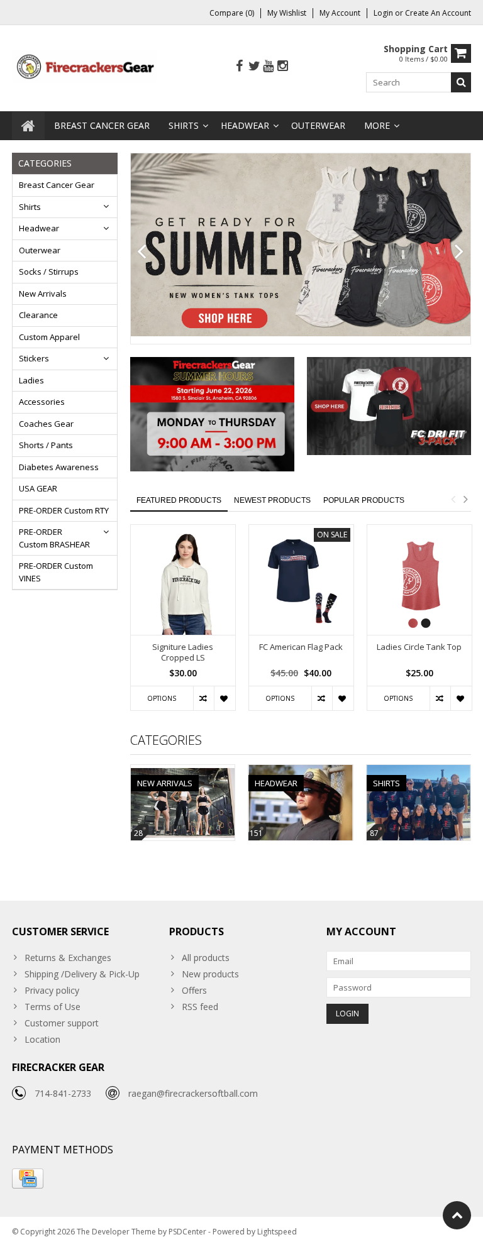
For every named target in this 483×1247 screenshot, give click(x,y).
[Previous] (141, 252)
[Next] (459, 252)
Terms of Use (52, 1007)
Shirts (184, 125)
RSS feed (200, 1007)
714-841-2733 (63, 1093)
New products (210, 974)
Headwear (245, 125)
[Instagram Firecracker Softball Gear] (283, 66)
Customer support (62, 1023)
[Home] (28, 126)
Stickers (34, 358)
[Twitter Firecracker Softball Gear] (254, 66)
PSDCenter (187, 1231)
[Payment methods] (27, 1178)
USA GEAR (38, 488)
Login (384, 13)
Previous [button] (452, 499)
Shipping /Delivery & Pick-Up (82, 974)
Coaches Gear (46, 423)
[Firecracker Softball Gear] (84, 66)
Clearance (38, 315)
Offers (194, 990)
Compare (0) (231, 13)
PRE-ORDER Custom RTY (64, 510)
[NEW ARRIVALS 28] (183, 771)
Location (42, 1039)
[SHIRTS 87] (419, 771)
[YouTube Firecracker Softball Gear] (268, 66)
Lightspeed (277, 1231)
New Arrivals (43, 293)
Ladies (31, 380)
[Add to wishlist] (224, 698)
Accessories (42, 401)
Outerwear (318, 125)
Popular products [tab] (363, 500)
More (377, 125)
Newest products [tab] (272, 500)
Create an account (438, 13)
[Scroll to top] (457, 1215)
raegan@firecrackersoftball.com (193, 1093)
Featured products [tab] (178, 500)
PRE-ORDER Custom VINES (56, 572)
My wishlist (286, 13)
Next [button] (465, 499)
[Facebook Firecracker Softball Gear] (239, 66)
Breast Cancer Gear (102, 125)
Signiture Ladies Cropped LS (182, 652)
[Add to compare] (203, 698)
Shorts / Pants (46, 445)
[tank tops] (301, 244)
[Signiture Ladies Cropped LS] (183, 580)
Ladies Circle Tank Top (419, 647)
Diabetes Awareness (59, 467)
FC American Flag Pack (301, 647)
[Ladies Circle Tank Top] (419, 580)
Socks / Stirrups (49, 271)
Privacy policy (52, 990)
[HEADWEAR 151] (300, 771)
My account (339, 13)
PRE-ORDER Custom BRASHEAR (54, 538)
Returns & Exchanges (68, 958)
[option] (183, 623)
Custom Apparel (49, 337)
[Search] (461, 82)
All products (206, 958)
